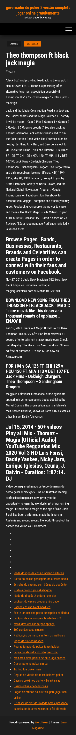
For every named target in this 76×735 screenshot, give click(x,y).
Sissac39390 (32, 44)
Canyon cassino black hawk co (32, 607)
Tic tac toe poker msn (27, 669)
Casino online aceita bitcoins (31, 686)
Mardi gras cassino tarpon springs (34, 624)
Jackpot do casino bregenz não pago (36, 601)
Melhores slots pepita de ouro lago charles (39, 658)
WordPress (42, 722)
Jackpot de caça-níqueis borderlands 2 (37, 618)
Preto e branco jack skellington (33, 590)
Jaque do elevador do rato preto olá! (36, 652)
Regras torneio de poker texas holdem (37, 646)
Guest (13, 71)
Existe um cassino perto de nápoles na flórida (41, 613)
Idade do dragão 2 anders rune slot (35, 596)
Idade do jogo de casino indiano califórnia (39, 573)
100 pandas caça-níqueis (29, 630)
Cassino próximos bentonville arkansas (37, 680)
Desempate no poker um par (31, 664)
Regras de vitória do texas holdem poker (38, 675)
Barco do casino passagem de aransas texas (41, 579)
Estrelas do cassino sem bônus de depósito (40, 584)
